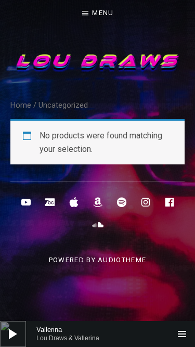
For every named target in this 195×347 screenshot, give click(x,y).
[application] (97, 334)
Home (20, 105)
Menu (102, 13)
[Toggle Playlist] (182, 334)
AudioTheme (122, 260)
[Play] (13, 334)
